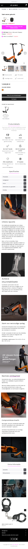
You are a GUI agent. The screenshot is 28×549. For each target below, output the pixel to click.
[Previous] (3, 53)
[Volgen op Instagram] (14, 539)
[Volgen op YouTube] (16, 539)
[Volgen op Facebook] (11, 539)
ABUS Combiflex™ (8, 36)
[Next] (25, 53)
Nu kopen (14, 99)
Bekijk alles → (7, 492)
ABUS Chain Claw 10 (7, 524)
